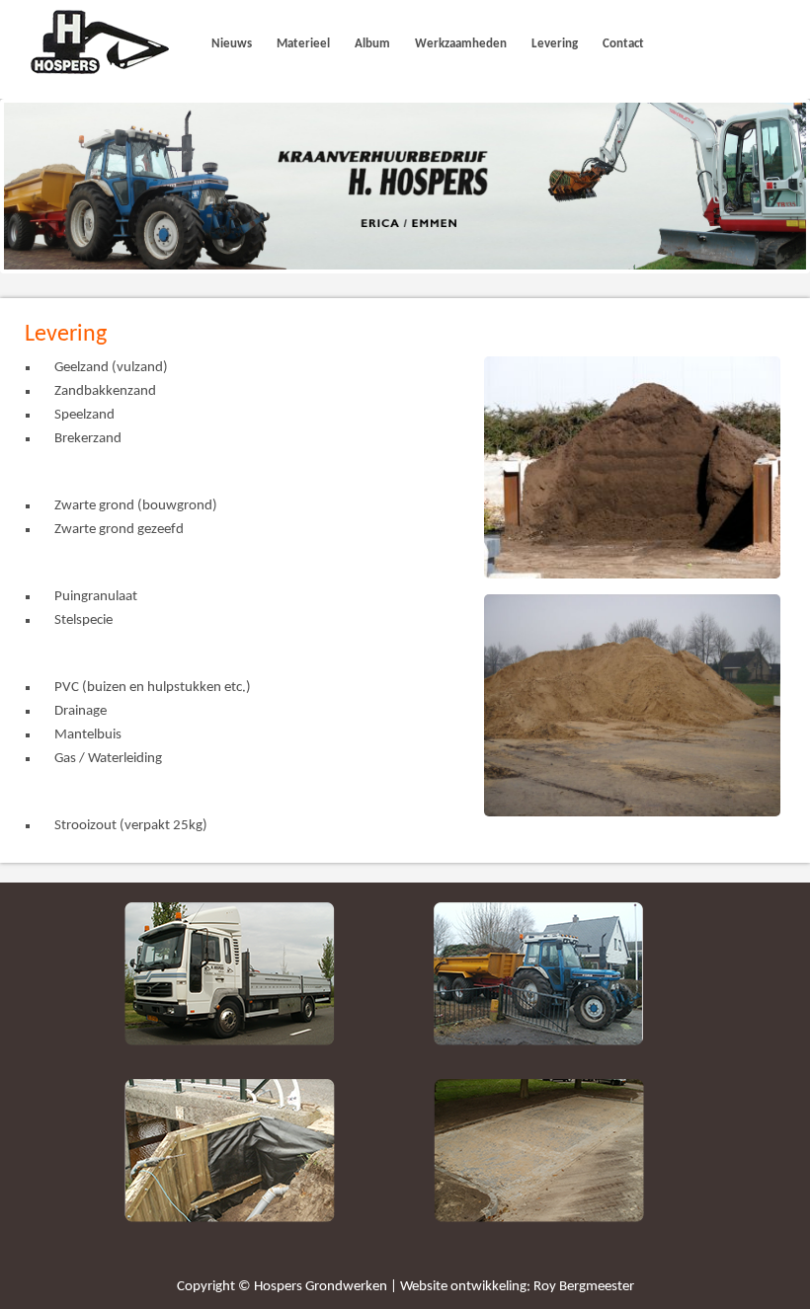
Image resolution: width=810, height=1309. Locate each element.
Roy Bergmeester (583, 1286)
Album (372, 44)
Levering (554, 44)
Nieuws (231, 44)
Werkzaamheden (461, 44)
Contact (623, 44)
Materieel (303, 44)
